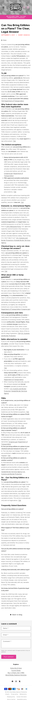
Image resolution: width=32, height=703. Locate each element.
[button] (3, 7)
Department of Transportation (14, 101)
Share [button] (4, 40)
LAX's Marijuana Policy (13, 226)
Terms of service (11, 700)
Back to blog (17, 615)
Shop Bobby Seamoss (15, 692)
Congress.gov (8, 173)
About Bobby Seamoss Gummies (16, 675)
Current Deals (16, 670)
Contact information (22, 697)
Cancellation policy (22, 700)
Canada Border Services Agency (11, 472)
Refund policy (23, 694)
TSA (2, 101)
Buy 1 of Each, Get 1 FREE (16, 673)
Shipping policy (11, 697)
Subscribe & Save (16, 668)
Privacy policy (14, 694)
